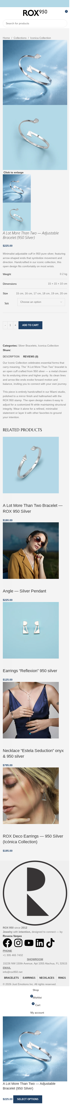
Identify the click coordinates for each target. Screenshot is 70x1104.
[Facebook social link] (30, 3)
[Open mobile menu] (4, 13)
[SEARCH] (63, 23)
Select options (27, 1099)
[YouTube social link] (39, 3)
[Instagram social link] (35, 3)
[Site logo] (35, 12)
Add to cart (30, 325)
